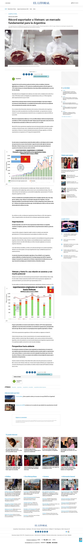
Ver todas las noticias (66, 116)
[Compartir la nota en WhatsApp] (29, 74)
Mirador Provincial (44, 529)
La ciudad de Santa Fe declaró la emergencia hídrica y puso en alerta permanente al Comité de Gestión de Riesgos (69, 92)
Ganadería (14, 387)
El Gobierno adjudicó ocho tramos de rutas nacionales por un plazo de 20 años (70, 108)
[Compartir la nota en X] (26, 74)
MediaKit (69, 535)
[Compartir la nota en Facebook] (24, 74)
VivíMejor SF (51, 529)
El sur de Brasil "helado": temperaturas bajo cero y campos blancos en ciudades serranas (70, 98)
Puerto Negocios (57, 529)
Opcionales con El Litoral (62, 535)
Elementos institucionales (51, 535)
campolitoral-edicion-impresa (40, 387)
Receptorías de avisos (29, 535)
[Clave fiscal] (80, 541)
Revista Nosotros (22, 529)
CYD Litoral (34, 529)
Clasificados (28, 529)
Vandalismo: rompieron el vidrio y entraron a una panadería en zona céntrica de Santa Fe (69, 113)
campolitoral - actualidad (28, 387)
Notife (62, 529)
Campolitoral (15, 529)
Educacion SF (67, 529)
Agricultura (19, 387)
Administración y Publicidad (40, 535)
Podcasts (38, 529)
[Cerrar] (47, 76)
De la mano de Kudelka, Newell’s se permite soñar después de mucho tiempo (70, 102)
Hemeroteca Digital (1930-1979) (18, 535)
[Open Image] (7, 32)
